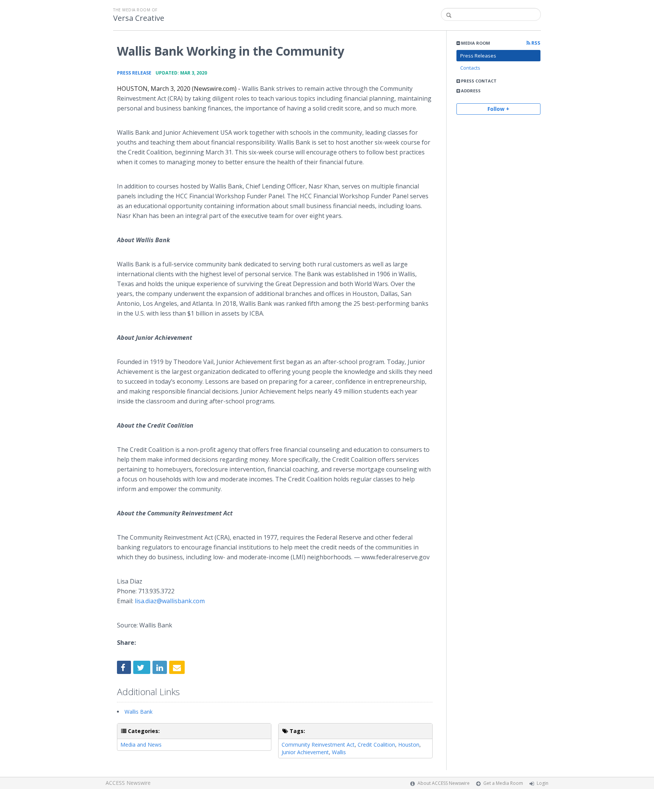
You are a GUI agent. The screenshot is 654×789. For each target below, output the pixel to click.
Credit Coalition (376, 744)
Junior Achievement (305, 752)
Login (542, 783)
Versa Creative (138, 18)
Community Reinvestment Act (318, 744)
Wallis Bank (139, 711)
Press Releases (478, 55)
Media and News (141, 744)
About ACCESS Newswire (443, 783)
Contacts (470, 67)
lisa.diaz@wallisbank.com (170, 601)
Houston (408, 744)
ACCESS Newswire (128, 782)
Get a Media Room (503, 783)
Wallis (339, 752)
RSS (535, 42)
